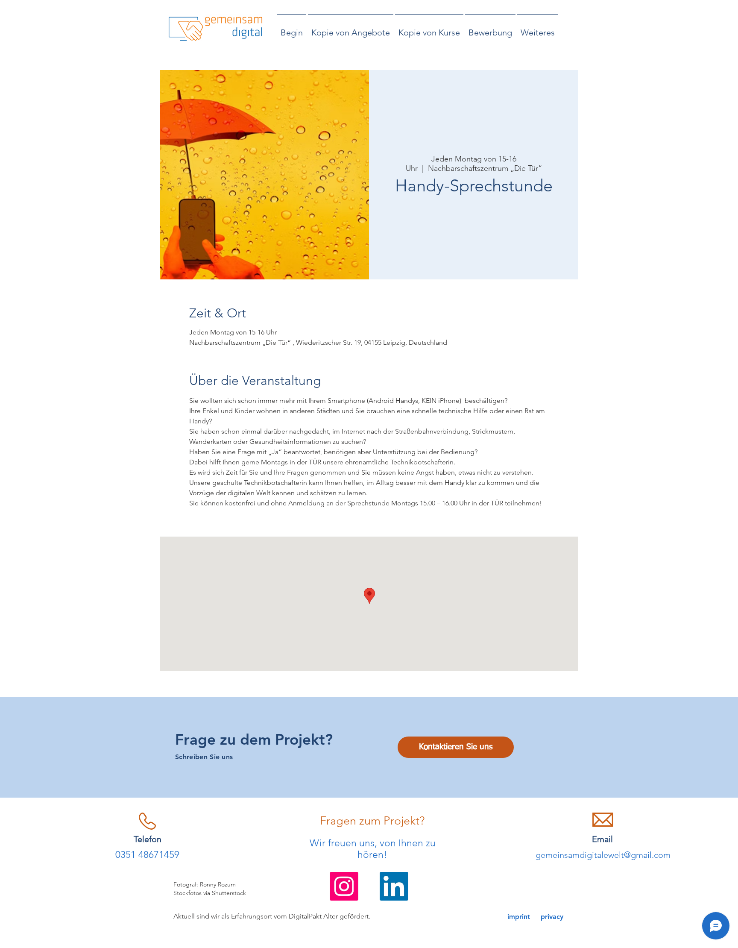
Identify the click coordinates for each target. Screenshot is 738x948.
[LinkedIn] (394, 886)
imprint (518, 917)
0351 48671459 (147, 854)
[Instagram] (344, 886)
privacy (552, 917)
